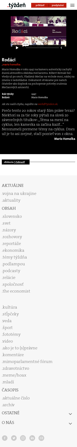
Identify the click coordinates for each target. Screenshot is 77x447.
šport (8, 327)
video (8, 341)
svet (7, 223)
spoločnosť (13, 284)
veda (7, 321)
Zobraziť (20, 162)
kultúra (10, 307)
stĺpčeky (11, 314)
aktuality (11, 200)
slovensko (12, 216)
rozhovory (12, 237)
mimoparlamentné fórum (27, 361)
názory (9, 230)
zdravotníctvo (16, 368)
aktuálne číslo (16, 398)
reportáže (12, 243)
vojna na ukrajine (19, 193)
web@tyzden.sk (47, 104)
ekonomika (13, 250)
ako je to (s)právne (20, 348)
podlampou (14, 264)
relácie (9, 277)
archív (9, 405)
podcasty (11, 271)
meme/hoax (14, 375)
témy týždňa (15, 257)
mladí (8, 382)
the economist (16, 291)
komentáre (13, 355)
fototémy (12, 334)
